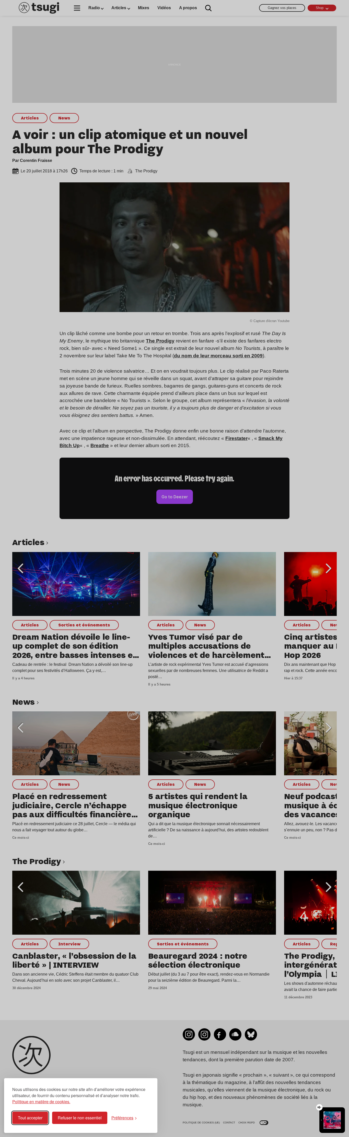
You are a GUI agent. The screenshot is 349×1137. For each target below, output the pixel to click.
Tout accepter (30, 1118)
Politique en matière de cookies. (41, 1102)
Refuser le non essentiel (80, 1118)
